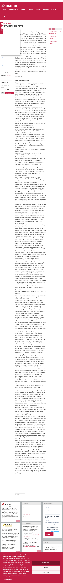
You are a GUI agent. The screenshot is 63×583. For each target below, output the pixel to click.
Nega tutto (46, 567)
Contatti (54, 9)
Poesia (9, 79)
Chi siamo (31, 9)
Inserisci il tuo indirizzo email (52, 517)
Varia (51, 43)
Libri (4, 9)
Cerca (38, 9)
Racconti (53, 34)
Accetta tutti (46, 572)
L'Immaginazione (13, 9)
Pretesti (8, 75)
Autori (23, 9)
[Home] (10, 4)
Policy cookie (13, 579)
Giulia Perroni (6, 23)
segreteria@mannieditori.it (30, 546)
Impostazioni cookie (46, 562)
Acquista (9, 93)
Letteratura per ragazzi (30, 507)
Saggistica (53, 41)
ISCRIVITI (49, 534)
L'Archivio (46, 9)
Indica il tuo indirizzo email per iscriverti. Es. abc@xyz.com (52, 523)
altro (40, 551)
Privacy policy (6, 579)
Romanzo (53, 36)
